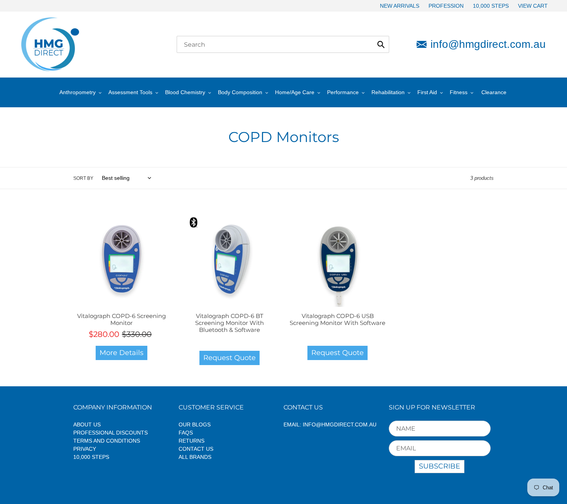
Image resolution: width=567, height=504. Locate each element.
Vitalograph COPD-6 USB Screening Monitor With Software (337, 319)
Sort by (83, 178)
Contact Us (196, 449)
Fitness (458, 92)
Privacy (84, 449)
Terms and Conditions (106, 441)
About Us (87, 424)
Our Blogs (195, 424)
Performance (343, 92)
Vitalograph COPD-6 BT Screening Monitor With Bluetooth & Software (229, 322)
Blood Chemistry (185, 92)
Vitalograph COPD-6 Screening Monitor (121, 319)
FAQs (186, 433)
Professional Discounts (110, 433)
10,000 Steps (91, 457)
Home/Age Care (294, 92)
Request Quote (229, 357)
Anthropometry (77, 92)
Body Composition (240, 92)
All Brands (195, 457)
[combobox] (283, 44)
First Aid (427, 92)
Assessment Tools (130, 92)
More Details (121, 352)
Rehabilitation (388, 92)
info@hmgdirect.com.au (488, 44)
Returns (191, 441)
